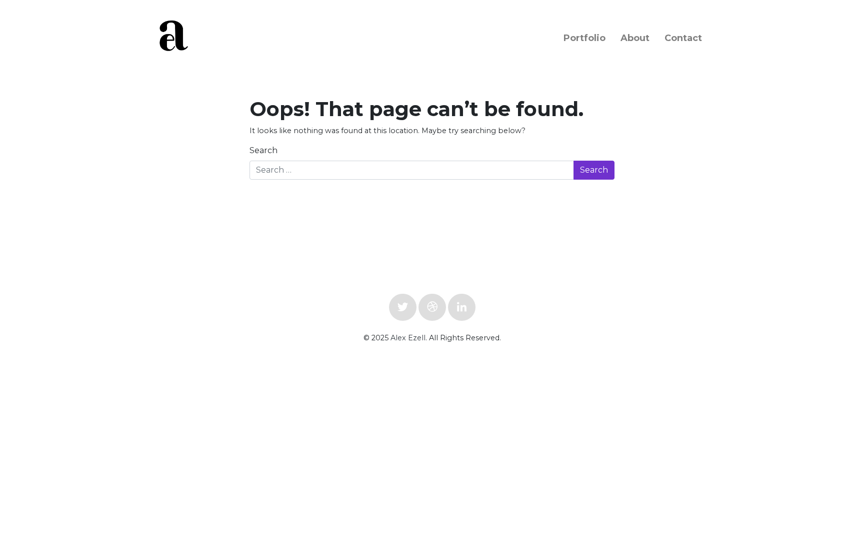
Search (264, 150)
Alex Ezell (408, 337)
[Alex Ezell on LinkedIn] (462, 307)
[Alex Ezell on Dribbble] (432, 307)
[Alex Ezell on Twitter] (402, 307)
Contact (683, 38)
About (635, 38)
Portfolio (585, 38)
